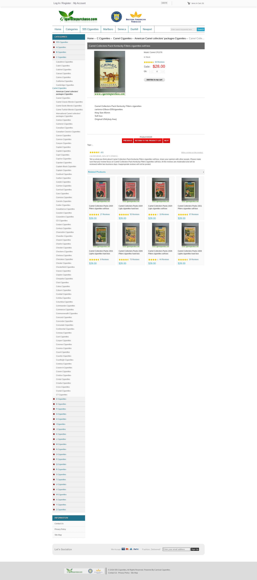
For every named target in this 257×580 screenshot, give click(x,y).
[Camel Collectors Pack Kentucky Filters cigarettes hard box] (127, 142)
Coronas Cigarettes (64, 344)
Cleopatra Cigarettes (64, 279)
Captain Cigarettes (63, 170)
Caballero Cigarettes (64, 62)
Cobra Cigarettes (63, 286)
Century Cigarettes (63, 228)
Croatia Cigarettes (63, 383)
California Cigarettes (64, 81)
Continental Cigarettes (65, 329)
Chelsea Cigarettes (64, 255)
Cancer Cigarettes (63, 136)
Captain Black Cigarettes (66, 166)
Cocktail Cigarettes (63, 294)
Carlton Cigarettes (63, 178)
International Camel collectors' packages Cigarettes (68, 114)
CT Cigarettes (61, 395)
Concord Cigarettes (64, 317)
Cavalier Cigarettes (64, 213)
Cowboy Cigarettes (64, 364)
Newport (147, 29)
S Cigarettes (61, 474)
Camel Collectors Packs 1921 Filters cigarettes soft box (190, 207)
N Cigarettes (61, 449)
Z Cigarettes (61, 510)
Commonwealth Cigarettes (67, 313)
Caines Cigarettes (63, 77)
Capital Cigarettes (63, 147)
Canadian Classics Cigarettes (68, 132)
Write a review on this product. (192, 152)
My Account (79, 3)
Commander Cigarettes (65, 306)
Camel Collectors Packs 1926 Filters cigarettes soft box (160, 252)
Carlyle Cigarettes (63, 182)
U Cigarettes (61, 484)
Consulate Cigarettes (64, 325)
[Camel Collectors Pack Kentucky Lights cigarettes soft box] (166, 142)
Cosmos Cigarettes (64, 348)
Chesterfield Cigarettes (65, 267)
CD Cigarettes (62, 221)
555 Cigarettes (90, 29)
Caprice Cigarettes (63, 159)
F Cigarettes (61, 409)
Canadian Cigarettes (64, 128)
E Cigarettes (61, 404)
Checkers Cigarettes (64, 252)
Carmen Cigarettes (63, 186)
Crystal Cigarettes (63, 391)
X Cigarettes (61, 500)
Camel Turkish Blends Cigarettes (69, 110)
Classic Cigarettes (63, 271)
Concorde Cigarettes (64, 321)
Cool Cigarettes (62, 337)
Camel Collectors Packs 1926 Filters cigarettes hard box (131, 252)
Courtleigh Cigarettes (64, 360)
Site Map (58, 535)
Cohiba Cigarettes (63, 298)
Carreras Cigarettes (64, 197)
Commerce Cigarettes (65, 310)
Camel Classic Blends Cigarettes (69, 102)
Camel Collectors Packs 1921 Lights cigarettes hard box (101, 252)
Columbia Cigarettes (64, 302)
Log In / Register (62, 3)
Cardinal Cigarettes (64, 174)
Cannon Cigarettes (63, 139)
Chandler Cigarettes (64, 236)
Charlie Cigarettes (63, 244)
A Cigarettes (61, 47)
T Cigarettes (61, 480)
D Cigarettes (61, 399)
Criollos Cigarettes (63, 375)
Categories (72, 29)
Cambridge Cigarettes (65, 85)
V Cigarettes (61, 489)
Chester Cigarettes (63, 263)
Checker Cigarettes (64, 248)
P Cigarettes (61, 459)
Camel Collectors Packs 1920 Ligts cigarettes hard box (131, 207)
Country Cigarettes (63, 356)
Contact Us (59, 524)
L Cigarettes (61, 439)
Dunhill (134, 29)
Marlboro (108, 29)
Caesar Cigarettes (63, 73)
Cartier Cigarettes (63, 205)
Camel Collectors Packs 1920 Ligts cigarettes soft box (160, 207)
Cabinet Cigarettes (63, 70)
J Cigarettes (61, 429)
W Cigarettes (61, 495)
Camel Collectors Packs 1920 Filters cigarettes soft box (101, 207)
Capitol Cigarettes (63, 151)
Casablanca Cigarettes (65, 209)
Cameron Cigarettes (64, 124)
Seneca (122, 29)
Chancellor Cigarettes (65, 232)
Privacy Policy (60, 529)
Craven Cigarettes (63, 371)
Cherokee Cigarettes (64, 259)
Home (58, 29)
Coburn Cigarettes (63, 290)
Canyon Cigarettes (63, 143)
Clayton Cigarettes (63, 275)
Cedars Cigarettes (63, 224)
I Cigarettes (60, 424)
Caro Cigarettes (62, 194)
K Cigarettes (61, 434)
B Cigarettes (61, 52)
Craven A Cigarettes (64, 368)
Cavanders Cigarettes (65, 217)
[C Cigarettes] (148, 142)
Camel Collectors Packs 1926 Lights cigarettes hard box (190, 252)
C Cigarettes (103, 38)
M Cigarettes (61, 444)
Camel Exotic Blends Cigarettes (69, 106)
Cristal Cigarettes (63, 379)
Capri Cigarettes (62, 155)
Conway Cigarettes (64, 333)
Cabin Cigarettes (63, 66)
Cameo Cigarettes (63, 120)
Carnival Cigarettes (64, 190)
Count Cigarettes (63, 352)
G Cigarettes (61, 414)
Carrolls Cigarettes (63, 201)
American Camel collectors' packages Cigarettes (160, 38)
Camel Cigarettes (63, 98)
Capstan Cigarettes (64, 163)
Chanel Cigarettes (63, 240)
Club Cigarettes (62, 283)
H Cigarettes (61, 419)
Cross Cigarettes (63, 387)
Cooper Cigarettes (63, 341)
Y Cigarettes (61, 505)
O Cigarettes (61, 454)
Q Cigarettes (61, 464)
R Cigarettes (61, 469)
